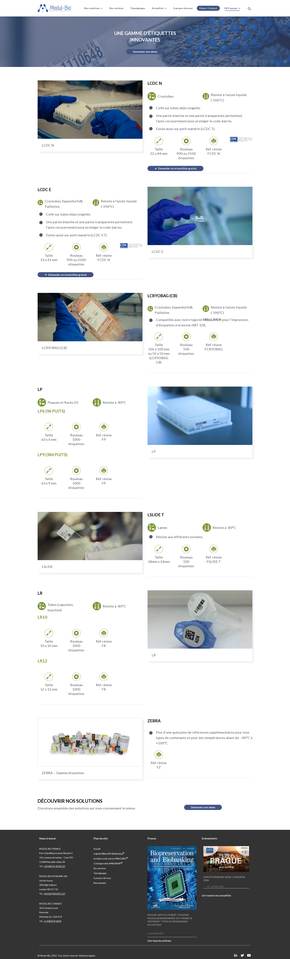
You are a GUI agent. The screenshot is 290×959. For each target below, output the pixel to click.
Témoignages (100, 873)
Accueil (96, 848)
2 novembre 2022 (155, 933)
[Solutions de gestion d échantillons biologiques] (54, 8)
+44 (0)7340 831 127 (54, 893)
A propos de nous (102, 878)
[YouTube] (249, 955)
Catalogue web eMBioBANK (108, 863)
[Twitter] (242, 955)
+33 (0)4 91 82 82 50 (54, 866)
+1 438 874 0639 (52, 921)
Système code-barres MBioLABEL (110, 858)
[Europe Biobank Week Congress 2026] (226, 859)
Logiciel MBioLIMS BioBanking (108, 853)
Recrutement (99, 883)
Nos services (99, 868)
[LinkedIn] (235, 955)
